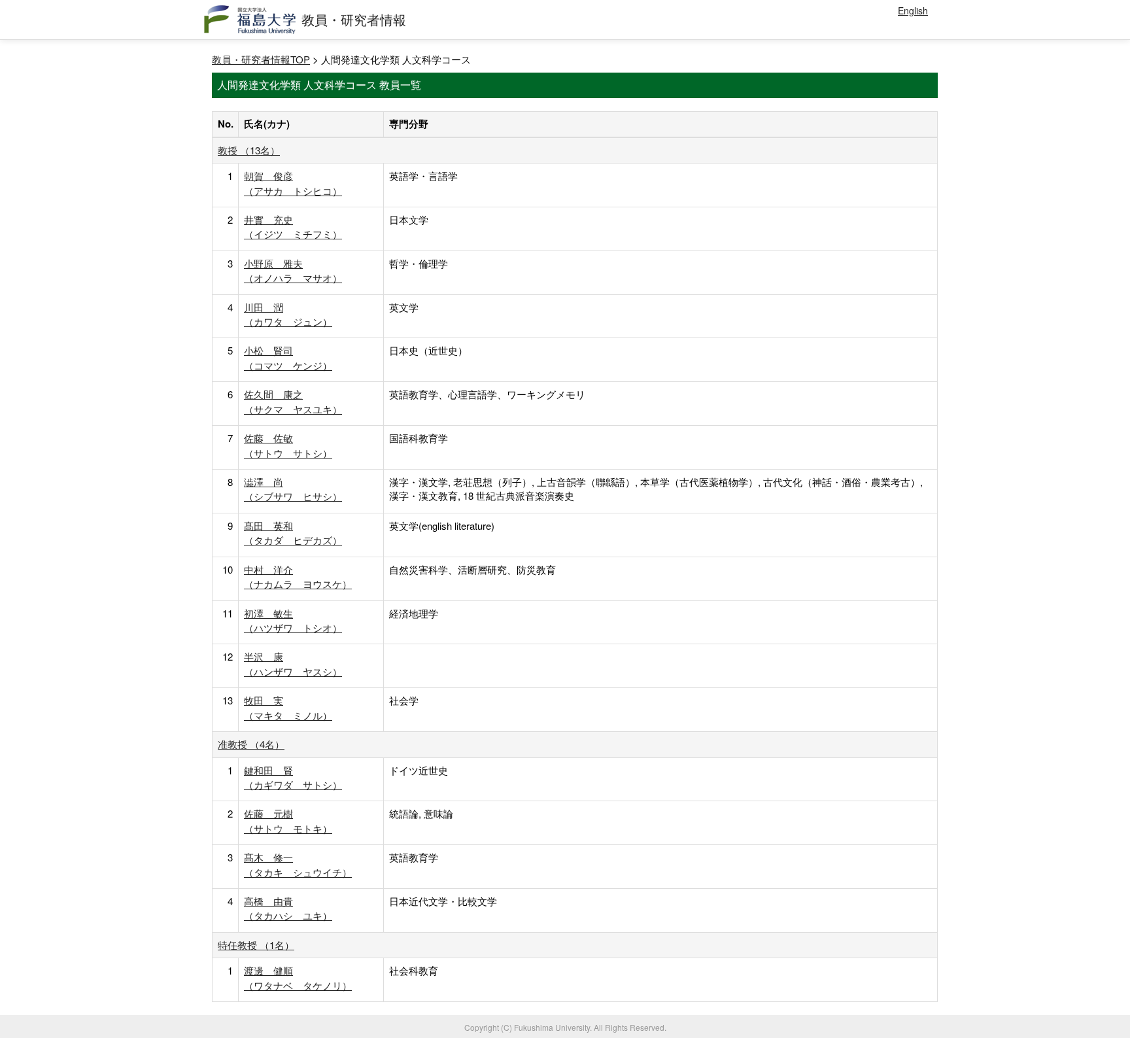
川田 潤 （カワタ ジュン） (288, 314)
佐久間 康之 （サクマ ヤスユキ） (293, 401)
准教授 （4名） (251, 744)
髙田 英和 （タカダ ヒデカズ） (293, 533)
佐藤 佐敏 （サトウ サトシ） (288, 445)
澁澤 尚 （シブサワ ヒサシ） (293, 489)
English (913, 10)
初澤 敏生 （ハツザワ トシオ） (293, 620)
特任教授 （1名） (256, 945)
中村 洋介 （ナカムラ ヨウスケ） (298, 576)
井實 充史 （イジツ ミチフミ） (293, 227)
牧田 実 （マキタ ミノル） (288, 707)
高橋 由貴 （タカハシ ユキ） (288, 908)
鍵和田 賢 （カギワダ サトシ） (293, 777)
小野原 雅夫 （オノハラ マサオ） (293, 270)
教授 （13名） (249, 150)
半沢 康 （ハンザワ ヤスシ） (293, 663)
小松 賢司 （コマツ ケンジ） (288, 357)
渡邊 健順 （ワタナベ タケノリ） (298, 977)
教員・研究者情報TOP (261, 59)
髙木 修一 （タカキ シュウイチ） (298, 864)
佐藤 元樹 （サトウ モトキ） (288, 820)
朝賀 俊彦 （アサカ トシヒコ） (293, 183)
